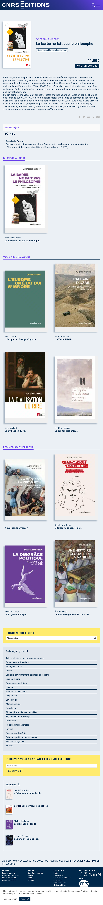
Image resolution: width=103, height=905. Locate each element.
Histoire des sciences (16, 691)
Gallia (30, 878)
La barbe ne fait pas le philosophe (22, 241)
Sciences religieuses (16, 741)
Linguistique (11, 695)
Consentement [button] (10, 899)
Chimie (9, 670)
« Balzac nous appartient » (68, 528)
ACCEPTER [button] (25, 899)
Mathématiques (13, 704)
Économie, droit (13, 679)
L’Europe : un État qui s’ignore (20, 339)
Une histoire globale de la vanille (72, 615)
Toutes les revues (9, 878)
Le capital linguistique (66, 431)
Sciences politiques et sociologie (52, 50)
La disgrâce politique (16, 615)
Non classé (11, 708)
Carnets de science (35, 873)
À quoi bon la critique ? (16, 528)
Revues (9, 729)
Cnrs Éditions (10, 861)
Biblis (56, 873)
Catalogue (25, 861)
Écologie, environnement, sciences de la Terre (27, 675)
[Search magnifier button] (95, 638)
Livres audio (11, 700)
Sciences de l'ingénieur (17, 733)
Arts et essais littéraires (17, 662)
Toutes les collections (10, 875)
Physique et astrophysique (18, 716)
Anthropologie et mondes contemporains (25, 658)
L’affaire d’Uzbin (63, 339)
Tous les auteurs (8, 873)
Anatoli (30, 875)
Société (9, 745)
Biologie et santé (14, 666)
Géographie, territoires (16, 683)
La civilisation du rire (16, 431)
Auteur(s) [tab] (12, 127)
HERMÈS (31, 880)
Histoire (9, 687)
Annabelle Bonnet (47, 39)
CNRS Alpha (58, 875)
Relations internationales (17, 725)
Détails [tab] (10, 133)
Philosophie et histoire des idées (21, 712)
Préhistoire (11, 720)
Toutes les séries (9, 880)
